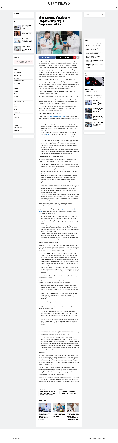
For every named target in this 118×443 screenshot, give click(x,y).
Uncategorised (18, 127)
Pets (15, 109)
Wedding (16, 130)
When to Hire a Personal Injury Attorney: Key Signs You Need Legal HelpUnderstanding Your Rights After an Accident (73, 416)
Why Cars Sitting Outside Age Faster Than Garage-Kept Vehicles (98, 110)
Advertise (94, 438)
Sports (16, 120)
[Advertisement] (94, 27)
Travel (16, 125)
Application (17, 72)
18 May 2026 (93, 91)
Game (15, 93)
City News (18, 438)
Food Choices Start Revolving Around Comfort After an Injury (59, 414)
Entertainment (68, 8)
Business (43, 8)
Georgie (87, 91)
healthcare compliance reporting (56, 116)
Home (38, 8)
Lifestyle (16, 104)
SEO (15, 114)
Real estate (17, 112)
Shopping (16, 117)
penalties (48, 134)
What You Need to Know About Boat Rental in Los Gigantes (27, 27)
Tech (15, 122)
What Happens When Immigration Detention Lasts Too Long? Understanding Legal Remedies (94, 66)
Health (75, 8)
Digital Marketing (51, 8)
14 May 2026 (41, 419)
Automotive (17, 75)
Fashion (16, 88)
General (16, 96)
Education (60, 8)
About (90, 438)
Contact (103, 438)
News (79, 8)
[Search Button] (102, 14)
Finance (16, 91)
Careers (99, 438)
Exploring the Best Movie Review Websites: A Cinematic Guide (27, 34)
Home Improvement (19, 101)
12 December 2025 (71, 421)
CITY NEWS (59, 3)
